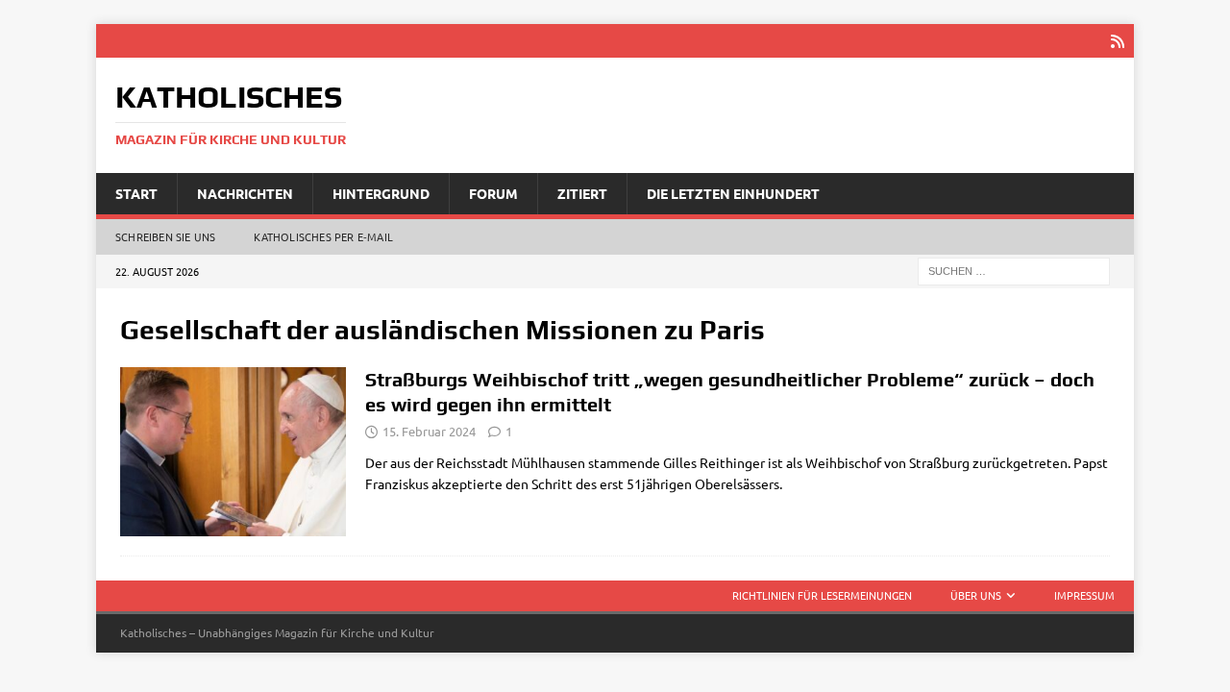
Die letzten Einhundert (733, 193)
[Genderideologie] (233, 452)
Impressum (1084, 595)
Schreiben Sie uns (165, 236)
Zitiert (582, 193)
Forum (493, 193)
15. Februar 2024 (429, 431)
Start (136, 193)
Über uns (975, 595)
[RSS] (1117, 41)
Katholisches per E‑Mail (323, 236)
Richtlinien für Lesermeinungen (822, 595)
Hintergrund (381, 193)
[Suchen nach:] (1014, 270)
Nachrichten (245, 193)
